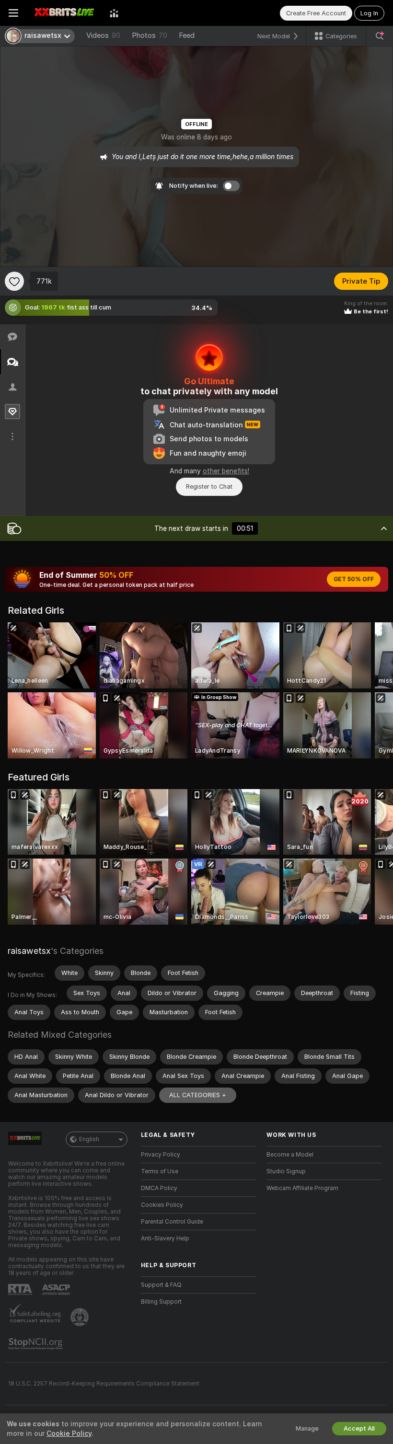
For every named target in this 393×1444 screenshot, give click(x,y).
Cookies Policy (162, 1205)
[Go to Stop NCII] (36, 1344)
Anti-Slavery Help (165, 1238)
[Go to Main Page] (64, 13)
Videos (103, 35)
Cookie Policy (69, 1433)
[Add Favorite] (14, 281)
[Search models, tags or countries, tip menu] (379, 36)
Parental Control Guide (172, 1221)
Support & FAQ (161, 1285)
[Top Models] (114, 13)
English (89, 1139)
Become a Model (289, 1154)
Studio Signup (286, 1171)
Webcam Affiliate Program (302, 1188)
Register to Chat (209, 486)
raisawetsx (29, 951)
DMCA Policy (159, 1188)
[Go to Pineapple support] (80, 1317)
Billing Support (161, 1301)
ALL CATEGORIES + (197, 1095)
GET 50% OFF (354, 579)
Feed (187, 35)
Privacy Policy (160, 1154)
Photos (149, 35)
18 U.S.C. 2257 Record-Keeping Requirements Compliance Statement (103, 1383)
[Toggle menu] (13, 13)
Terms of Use (159, 1171)
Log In (369, 13)
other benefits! (226, 471)
